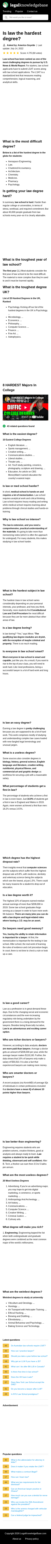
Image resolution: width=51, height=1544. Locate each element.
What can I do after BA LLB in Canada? (28, 1366)
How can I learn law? (20, 1477)
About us (17, 1539)
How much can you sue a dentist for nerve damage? (29, 1496)
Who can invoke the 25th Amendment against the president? (27, 1503)
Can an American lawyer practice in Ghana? (26, 1490)
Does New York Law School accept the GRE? (27, 1383)
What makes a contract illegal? (24, 1472)
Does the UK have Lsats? (22, 1377)
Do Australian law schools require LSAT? (28, 1345)
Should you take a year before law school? (29, 1356)
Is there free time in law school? (24, 1372)
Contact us (32, 11)
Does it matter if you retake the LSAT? (27, 1466)
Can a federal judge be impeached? (26, 1515)
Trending (7, 11)
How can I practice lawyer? (22, 1351)
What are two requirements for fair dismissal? (26, 1483)
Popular (19, 11)
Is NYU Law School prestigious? (24, 1394)
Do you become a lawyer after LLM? (26, 1389)
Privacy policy (32, 1539)
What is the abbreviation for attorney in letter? (27, 1461)
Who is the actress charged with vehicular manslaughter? (29, 1510)
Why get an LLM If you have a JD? (26, 1361)
